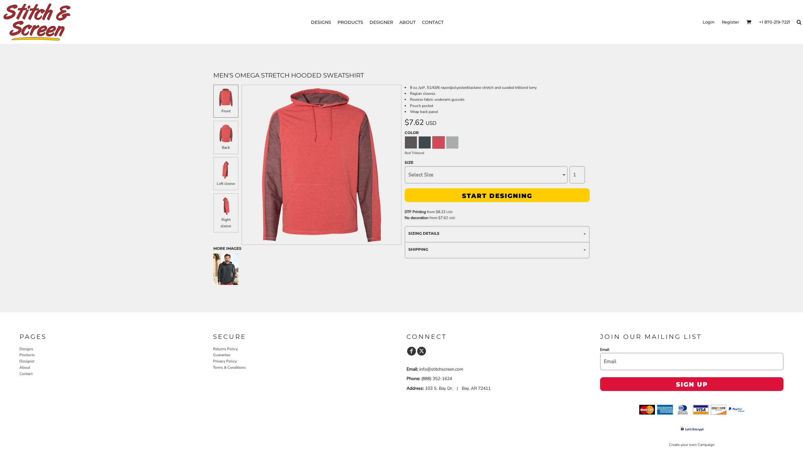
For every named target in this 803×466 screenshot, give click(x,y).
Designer (27, 361)
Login (709, 21)
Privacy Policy (225, 361)
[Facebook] (411, 351)
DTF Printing (415, 211)
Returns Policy (225, 348)
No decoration (416, 217)
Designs (26, 348)
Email (604, 349)
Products (27, 354)
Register (730, 21)
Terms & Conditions (229, 367)
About (24, 367)
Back (226, 147)
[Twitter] (421, 351)
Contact (26, 373)
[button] (748, 21)
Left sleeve (226, 183)
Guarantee (221, 354)
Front (226, 111)
